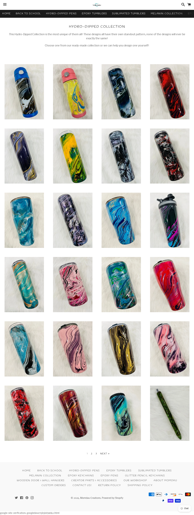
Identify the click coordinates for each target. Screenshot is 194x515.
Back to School (28, 13)
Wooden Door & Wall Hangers (41, 480)
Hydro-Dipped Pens (61, 13)
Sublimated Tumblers (129, 13)
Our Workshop (135, 480)
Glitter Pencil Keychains (145, 475)
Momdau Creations (90, 498)
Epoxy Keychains (81, 475)
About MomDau (165, 480)
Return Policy (109, 485)
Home (6, 13)
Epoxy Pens (109, 475)
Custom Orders (54, 485)
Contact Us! (82, 485)
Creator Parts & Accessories (94, 480)
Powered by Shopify (112, 498)
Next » (105, 454)
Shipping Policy (140, 485)
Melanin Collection (167, 13)
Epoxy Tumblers (94, 13)
